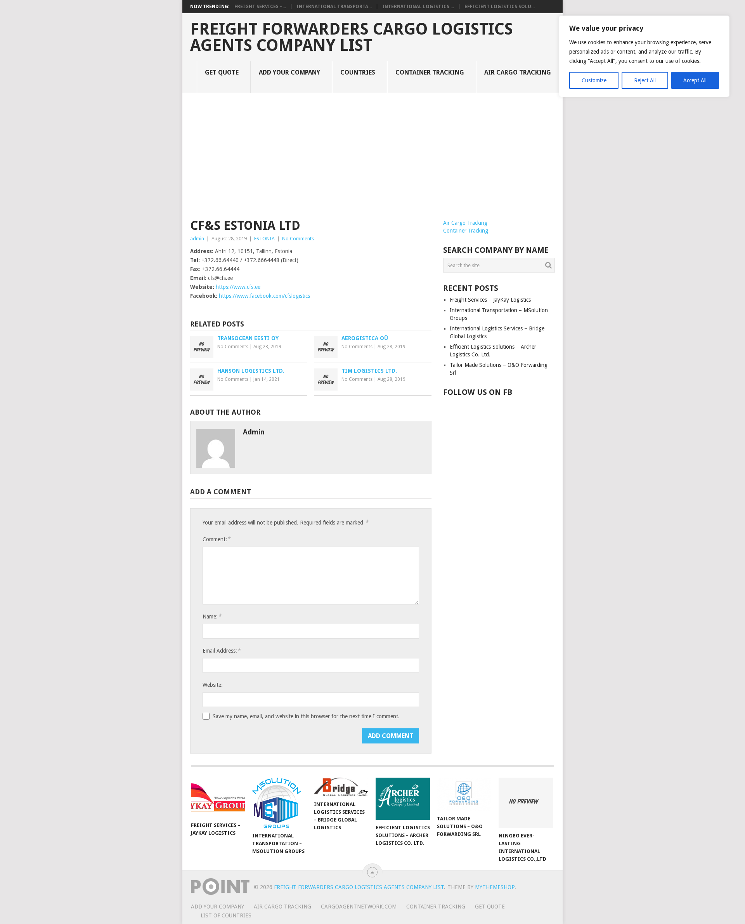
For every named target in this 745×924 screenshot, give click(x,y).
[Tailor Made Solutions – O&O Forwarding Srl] (464, 794)
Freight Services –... (260, 6)
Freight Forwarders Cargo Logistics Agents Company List (351, 37)
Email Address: (222, 650)
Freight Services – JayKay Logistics (490, 300)
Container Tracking (429, 72)
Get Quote (222, 72)
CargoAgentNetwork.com (359, 906)
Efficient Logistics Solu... (499, 6)
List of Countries (226, 915)
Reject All (645, 80)
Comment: (216, 539)
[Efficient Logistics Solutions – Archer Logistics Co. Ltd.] (403, 799)
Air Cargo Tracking (517, 72)
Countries (357, 72)
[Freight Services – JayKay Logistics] (218, 798)
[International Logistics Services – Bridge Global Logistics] (341, 787)
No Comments (298, 238)
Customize (594, 80)
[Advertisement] (372, 160)
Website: (213, 685)
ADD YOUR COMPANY (289, 72)
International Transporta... (334, 6)
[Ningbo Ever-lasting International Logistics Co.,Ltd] (526, 803)
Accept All (695, 80)
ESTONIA (264, 238)
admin (197, 238)
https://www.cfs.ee (238, 287)
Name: (212, 616)
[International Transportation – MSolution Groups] (279, 803)
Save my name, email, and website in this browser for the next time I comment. (306, 716)
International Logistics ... (418, 6)
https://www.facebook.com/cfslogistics (264, 296)
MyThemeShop (495, 887)
